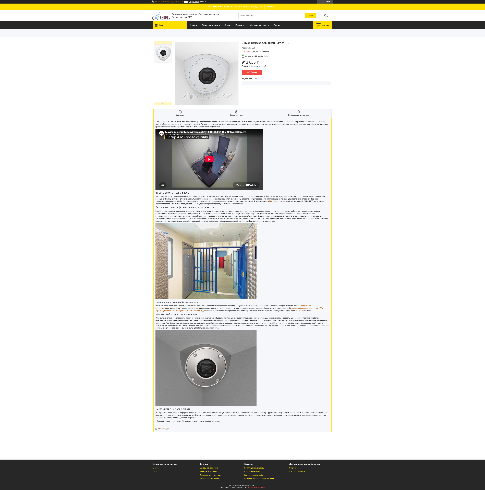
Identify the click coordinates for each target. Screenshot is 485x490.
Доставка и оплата (259, 25)
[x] (167, 428)
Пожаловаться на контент (255, 487)
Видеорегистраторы (208, 471)
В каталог (270, 7)
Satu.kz (253, 485)
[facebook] (160, 428)
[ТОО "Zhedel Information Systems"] (161, 15)
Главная (193, 25)
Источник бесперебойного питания (259, 478)
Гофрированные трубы (253, 475)
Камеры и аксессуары (209, 468)
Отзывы (292, 468)
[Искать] (310, 15)
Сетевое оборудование (209, 478)
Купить (253, 72)
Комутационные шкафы (254, 468)
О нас (227, 25)
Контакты (240, 25)
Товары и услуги (210, 25)
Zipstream (273, 201)
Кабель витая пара (252, 471)
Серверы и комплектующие (211, 475)
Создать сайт (194, 2)
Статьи (277, 25)
